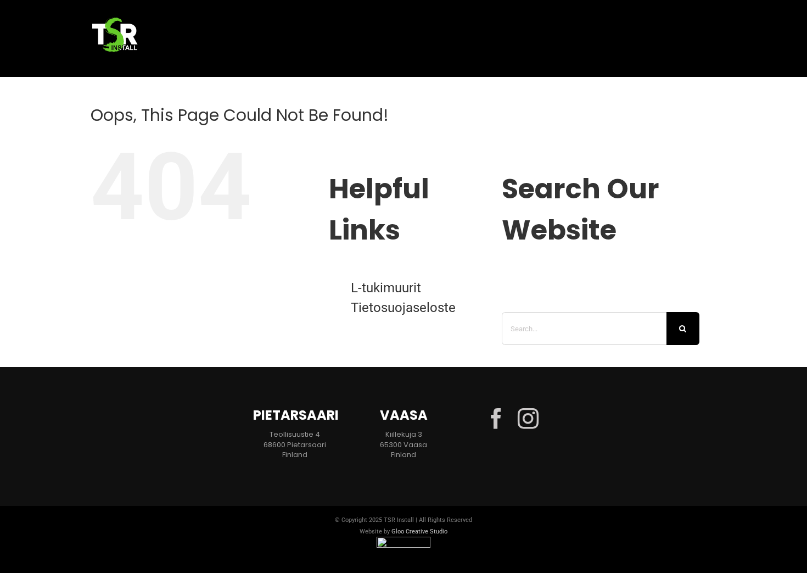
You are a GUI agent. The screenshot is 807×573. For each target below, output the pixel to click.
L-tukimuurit (386, 288)
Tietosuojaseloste (403, 307)
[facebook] (496, 418)
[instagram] (528, 418)
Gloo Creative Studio (419, 531)
